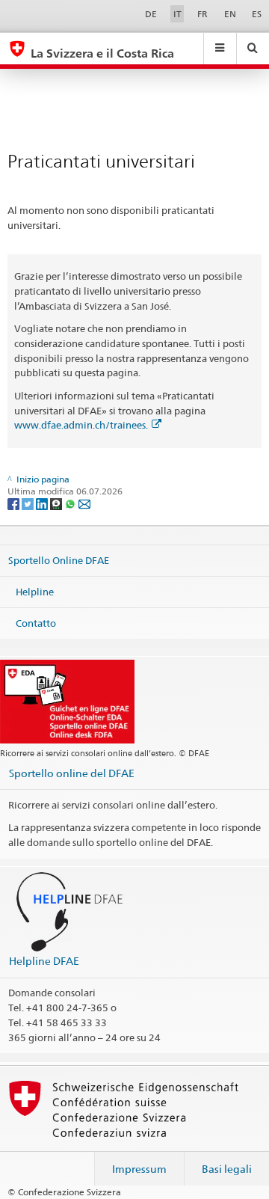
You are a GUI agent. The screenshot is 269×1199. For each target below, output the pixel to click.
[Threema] (57, 503)
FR (202, 13)
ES (257, 13)
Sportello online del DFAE (71, 773)
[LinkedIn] (43, 503)
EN (230, 13)
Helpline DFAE (44, 960)
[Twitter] (29, 503)
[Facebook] (14, 503)
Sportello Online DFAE (58, 560)
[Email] (84, 503)
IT (177, 13)
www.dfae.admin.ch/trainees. (81, 425)
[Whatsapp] (71, 503)
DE (151, 13)
